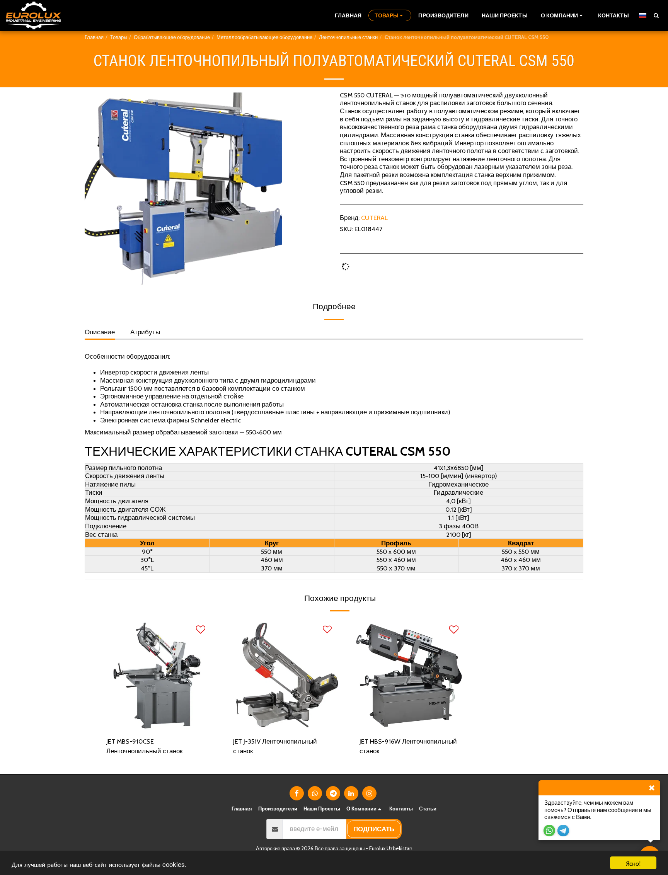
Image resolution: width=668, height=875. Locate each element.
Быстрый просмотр (156, 726)
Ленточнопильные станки (348, 37)
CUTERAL (374, 217)
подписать (373, 829)
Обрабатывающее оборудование (172, 37)
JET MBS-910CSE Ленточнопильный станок (144, 746)
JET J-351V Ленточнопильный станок (275, 746)
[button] (563, 15)
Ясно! (633, 863)
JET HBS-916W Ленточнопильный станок (408, 746)
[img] (155, 674)
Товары (118, 37)
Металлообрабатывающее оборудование (264, 37)
